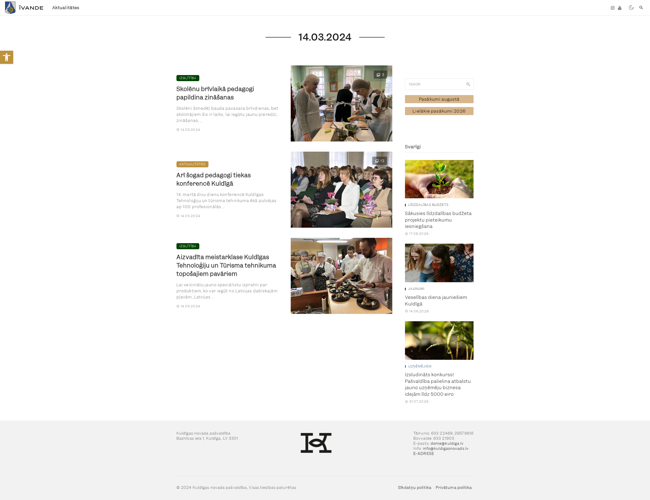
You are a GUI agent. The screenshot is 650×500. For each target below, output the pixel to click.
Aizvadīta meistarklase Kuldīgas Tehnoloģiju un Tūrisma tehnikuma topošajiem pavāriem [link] (226, 265)
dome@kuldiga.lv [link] (447, 443)
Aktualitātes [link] (65, 7)
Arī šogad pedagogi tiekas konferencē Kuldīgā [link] (213, 179)
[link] (6, 57)
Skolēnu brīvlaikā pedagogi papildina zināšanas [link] (215, 93)
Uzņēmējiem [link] (420, 366)
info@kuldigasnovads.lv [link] (446, 448)
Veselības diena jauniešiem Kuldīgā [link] (436, 300)
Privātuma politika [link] (454, 487)
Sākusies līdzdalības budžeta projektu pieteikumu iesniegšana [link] (438, 219)
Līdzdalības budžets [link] (428, 205)
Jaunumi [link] (416, 289)
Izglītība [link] (188, 78)
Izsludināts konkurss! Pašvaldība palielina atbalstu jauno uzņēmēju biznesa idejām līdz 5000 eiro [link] (438, 384)
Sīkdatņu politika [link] (414, 487)
